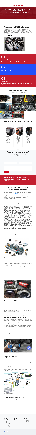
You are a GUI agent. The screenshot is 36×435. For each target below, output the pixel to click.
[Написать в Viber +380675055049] (10, 1)
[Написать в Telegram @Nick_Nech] (12, 1)
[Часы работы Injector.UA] (5, 419)
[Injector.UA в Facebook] (4, 431)
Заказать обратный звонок (8, 183)
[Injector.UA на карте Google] (15, 419)
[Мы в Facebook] (13, 1)
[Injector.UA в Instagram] (5, 431)
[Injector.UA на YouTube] (7, 431)
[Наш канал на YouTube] (15, 1)
